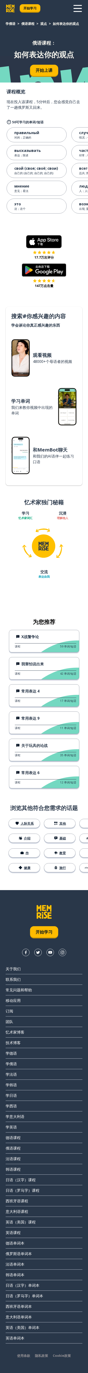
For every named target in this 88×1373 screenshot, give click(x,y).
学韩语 (11, 1084)
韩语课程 (13, 1169)
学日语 (11, 1095)
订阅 (9, 1011)
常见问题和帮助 (19, 990)
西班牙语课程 (17, 1201)
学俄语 (10, 23)
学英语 (11, 1127)
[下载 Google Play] (44, 270)
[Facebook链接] (26, 952)
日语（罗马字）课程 (22, 1190)
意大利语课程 (17, 1211)
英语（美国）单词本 (22, 1327)
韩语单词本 (15, 1274)
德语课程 (13, 1137)
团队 (9, 1021)
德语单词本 (15, 1243)
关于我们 (13, 968)
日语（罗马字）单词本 (24, 1295)
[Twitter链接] (38, 952)
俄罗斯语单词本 (19, 1253)
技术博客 (13, 1042)
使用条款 (23, 1355)
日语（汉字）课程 (21, 1179)
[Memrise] (10, 8)
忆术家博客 (15, 1032)
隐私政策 (41, 1355)
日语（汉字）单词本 (22, 1285)
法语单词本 (15, 1264)
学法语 (11, 1074)
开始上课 (44, 70)
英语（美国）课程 (21, 1222)
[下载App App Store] (44, 241)
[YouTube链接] (50, 952)
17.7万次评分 (44, 257)
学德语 (11, 1053)
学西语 (11, 1106)
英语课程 (13, 1232)
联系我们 (13, 979)
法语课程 (13, 1158)
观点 (43, 23)
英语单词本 (15, 1338)
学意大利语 (15, 1116)
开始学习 (30, 8)
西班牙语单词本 (19, 1306)
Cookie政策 (62, 1355)
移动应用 (13, 1000)
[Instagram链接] (62, 952)
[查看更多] (77, 8)
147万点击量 (44, 285)
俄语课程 (27, 23)
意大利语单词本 (19, 1317)
